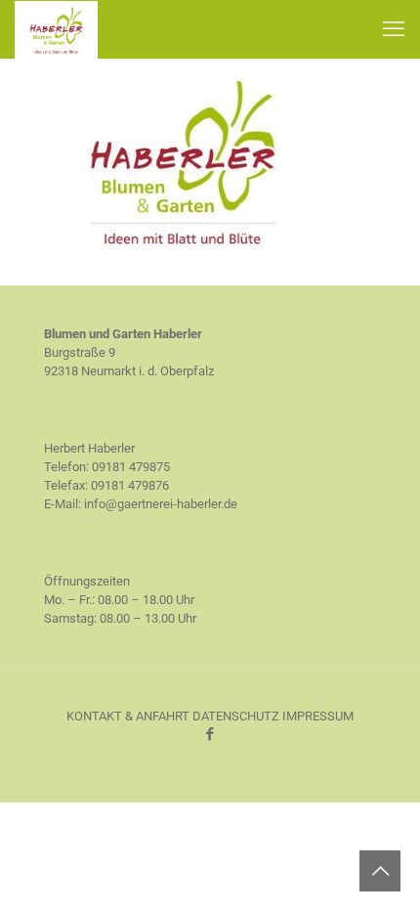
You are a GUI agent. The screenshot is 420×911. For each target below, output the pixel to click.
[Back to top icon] (379, 870)
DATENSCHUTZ (235, 716)
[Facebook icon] (210, 734)
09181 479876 (130, 485)
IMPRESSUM (318, 716)
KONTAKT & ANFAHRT (127, 716)
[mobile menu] (393, 29)
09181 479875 (131, 466)
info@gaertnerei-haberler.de (160, 504)
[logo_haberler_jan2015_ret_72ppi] (182, 261)
